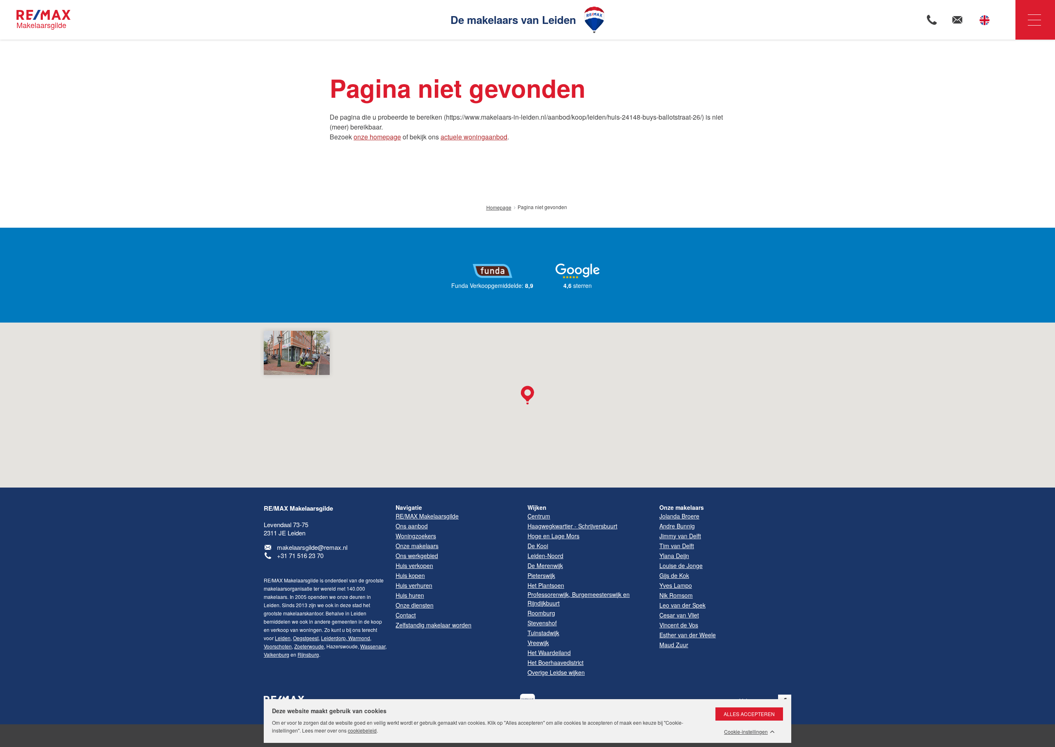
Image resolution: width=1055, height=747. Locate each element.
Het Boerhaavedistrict (556, 662)
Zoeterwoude (309, 646)
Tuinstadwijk (543, 633)
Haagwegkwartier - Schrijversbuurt (572, 526)
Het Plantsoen (546, 585)
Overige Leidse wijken (556, 672)
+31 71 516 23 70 (300, 555)
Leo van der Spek (682, 605)
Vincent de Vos (678, 625)
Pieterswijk (541, 575)
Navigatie (1035, 20)
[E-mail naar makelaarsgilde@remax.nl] (957, 20)
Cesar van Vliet (679, 615)
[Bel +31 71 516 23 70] (932, 20)
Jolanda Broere (679, 516)
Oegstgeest (306, 637)
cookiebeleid (362, 730)
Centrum (539, 516)
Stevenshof (542, 623)
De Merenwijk (545, 565)
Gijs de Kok (674, 575)
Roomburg (541, 613)
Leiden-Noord (545, 555)
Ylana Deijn (674, 555)
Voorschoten (278, 646)
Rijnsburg (308, 654)
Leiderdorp (333, 637)
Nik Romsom (676, 595)
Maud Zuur (673, 645)
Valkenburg (276, 654)
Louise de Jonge (681, 565)
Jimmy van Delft (680, 536)
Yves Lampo (675, 585)
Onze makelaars (681, 507)
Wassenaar (372, 646)
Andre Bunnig (677, 526)
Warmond (358, 637)
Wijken (537, 507)
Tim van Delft (676, 546)
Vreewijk (538, 643)
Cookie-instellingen (746, 732)
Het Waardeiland (549, 652)
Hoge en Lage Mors (553, 536)
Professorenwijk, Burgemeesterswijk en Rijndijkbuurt (579, 598)
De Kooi (538, 546)
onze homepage (377, 136)
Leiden (283, 637)
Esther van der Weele (687, 635)
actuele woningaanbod (474, 136)
